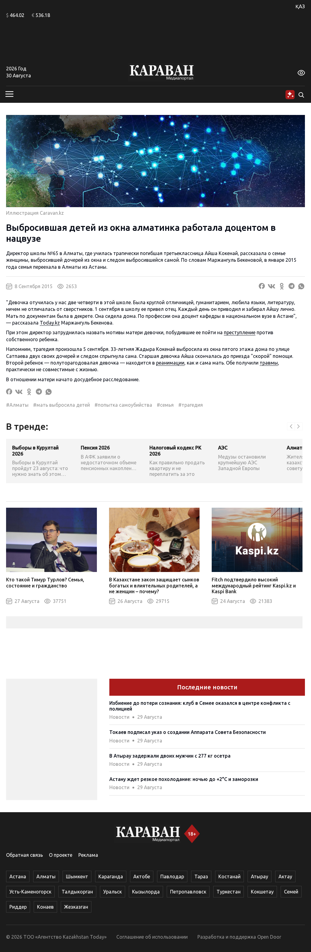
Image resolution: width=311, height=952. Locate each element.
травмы (269, 362)
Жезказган (76, 907)
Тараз (201, 876)
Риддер (18, 907)
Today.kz (50, 322)
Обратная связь (24, 855)
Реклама (88, 855)
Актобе (141, 876)
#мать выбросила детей (61, 405)
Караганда (110, 876)
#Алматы (17, 405)
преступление (239, 332)
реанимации (170, 362)
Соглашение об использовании (152, 937)
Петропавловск (188, 891)
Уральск (112, 891)
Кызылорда (146, 891)
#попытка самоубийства (123, 405)
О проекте (60, 855)
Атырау (259, 876)
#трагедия (190, 405)
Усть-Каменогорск (30, 891)
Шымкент (77, 876)
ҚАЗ (300, 6)
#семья (165, 405)
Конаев (45, 907)
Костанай (229, 876)
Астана (17, 876)
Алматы (46, 876)
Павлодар (172, 876)
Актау (285, 876)
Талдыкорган (77, 891)
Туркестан (229, 891)
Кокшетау (262, 891)
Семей (291, 891)
